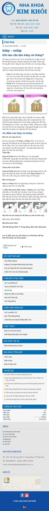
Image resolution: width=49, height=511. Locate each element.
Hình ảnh (8, 441)
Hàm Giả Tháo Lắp (10, 297)
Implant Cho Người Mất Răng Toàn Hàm (18, 264)
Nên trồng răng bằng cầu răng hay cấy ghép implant (23, 389)
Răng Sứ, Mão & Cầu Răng (13, 294)
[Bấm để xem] (22, 483)
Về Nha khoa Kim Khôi (12, 432)
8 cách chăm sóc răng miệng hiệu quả (19, 374)
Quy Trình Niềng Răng (12, 316)
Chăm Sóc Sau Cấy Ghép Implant (16, 272)
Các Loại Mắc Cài (10, 312)
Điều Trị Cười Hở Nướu (12, 331)
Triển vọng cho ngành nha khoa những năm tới (22, 392)
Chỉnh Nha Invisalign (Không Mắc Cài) (17, 320)
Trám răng (8, 357)
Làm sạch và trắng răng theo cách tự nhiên (20, 396)
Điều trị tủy (8, 360)
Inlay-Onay (8, 290)
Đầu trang (28, 247)
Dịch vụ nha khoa (10, 437)
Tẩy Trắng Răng (10, 301)
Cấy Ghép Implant (10, 261)
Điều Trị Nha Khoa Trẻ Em (13, 346)
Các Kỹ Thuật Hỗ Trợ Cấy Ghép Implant (18, 268)
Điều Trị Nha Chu (10, 364)
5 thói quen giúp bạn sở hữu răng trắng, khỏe (21, 399)
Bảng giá (8, 439)
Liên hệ (7, 444)
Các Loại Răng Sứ (10, 283)
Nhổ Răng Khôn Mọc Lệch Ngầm (16, 334)
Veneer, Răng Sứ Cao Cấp (13, 287)
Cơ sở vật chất (9, 434)
